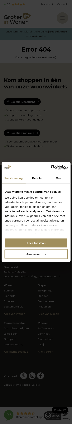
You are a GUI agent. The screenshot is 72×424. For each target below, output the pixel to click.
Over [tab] (59, 178)
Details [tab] (36, 178)
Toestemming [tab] (13, 178)
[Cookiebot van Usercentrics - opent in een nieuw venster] (51, 167)
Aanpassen (33, 254)
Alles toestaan (36, 242)
